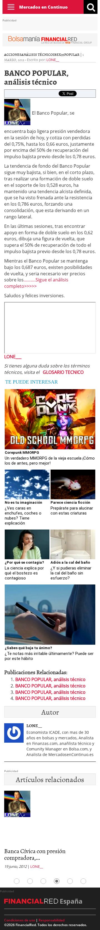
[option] (50, 831)
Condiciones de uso (19, 920)
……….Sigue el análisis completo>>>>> (36, 283)
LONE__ (52, 59)
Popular (71, 54)
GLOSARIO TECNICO (63, 372)
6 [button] (83, 881)
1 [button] (16, 881)
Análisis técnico (37, 54)
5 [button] (70, 881)
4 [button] (56, 881)
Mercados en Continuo (43, 7)
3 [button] (43, 881)
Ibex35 (58, 54)
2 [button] (30, 881)
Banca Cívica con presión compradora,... (35, 854)
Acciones (12, 54)
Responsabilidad (51, 920)
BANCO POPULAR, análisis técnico (50, 679)
